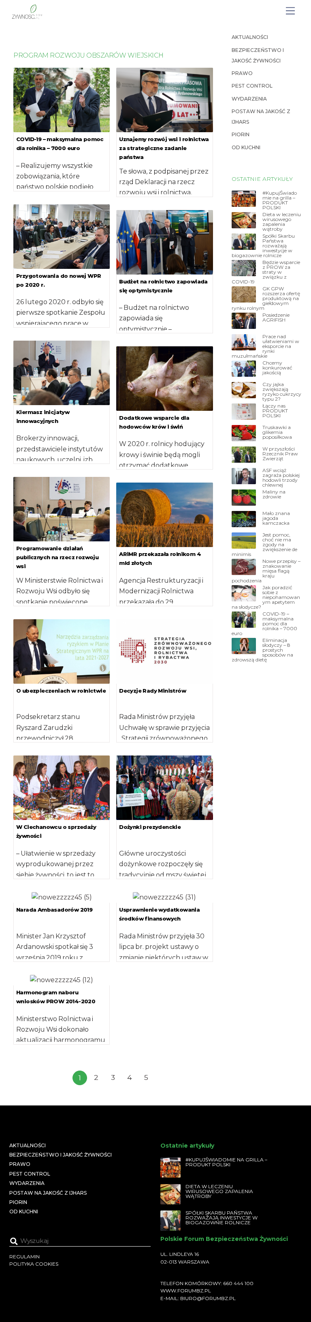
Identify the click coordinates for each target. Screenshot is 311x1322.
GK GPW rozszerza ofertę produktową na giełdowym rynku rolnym (266, 298)
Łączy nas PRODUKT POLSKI (275, 410)
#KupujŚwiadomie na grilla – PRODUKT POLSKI (279, 200)
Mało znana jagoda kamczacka (276, 518)
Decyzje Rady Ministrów (152, 690)
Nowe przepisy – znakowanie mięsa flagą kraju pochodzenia (266, 571)
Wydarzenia (249, 99)
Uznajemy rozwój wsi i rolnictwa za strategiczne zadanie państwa (164, 148)
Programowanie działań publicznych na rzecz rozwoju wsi (57, 557)
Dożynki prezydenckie (150, 827)
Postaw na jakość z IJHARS (48, 1193)
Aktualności (250, 37)
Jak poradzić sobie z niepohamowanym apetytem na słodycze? (266, 597)
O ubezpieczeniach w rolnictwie (61, 690)
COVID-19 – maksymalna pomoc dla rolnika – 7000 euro (264, 624)
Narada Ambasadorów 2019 (54, 909)
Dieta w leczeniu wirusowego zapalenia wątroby (281, 222)
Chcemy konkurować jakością (277, 368)
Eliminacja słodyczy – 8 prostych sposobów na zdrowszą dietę (262, 650)
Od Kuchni (246, 147)
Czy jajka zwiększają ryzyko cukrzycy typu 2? (281, 391)
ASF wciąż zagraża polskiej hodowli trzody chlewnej (281, 477)
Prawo (242, 73)
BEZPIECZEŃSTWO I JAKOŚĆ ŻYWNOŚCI (60, 1155)
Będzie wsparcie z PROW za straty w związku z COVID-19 (266, 272)
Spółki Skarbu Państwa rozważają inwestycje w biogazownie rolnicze (263, 246)
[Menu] (290, 11)
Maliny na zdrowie (273, 494)
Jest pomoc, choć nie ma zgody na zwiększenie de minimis (264, 544)
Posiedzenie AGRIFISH (276, 317)
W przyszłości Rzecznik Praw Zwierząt (280, 453)
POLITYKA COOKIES (33, 1264)
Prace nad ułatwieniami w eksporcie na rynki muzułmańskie (265, 346)
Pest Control (252, 86)
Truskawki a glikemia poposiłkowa (277, 432)
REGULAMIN (24, 1256)
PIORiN (240, 134)
